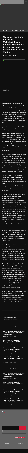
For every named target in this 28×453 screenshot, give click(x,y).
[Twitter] (7, 94)
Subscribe (22, 427)
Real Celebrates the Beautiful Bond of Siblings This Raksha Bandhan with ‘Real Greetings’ (14, 332)
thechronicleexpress (10, 317)
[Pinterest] (11, 94)
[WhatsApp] (15, 94)
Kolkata (14, 55)
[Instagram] (16, 443)
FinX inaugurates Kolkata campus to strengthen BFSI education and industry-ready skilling (13, 349)
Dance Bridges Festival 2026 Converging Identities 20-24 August (13, 340)
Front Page (4, 55)
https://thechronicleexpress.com (10, 319)
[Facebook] (4, 94)
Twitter (6, 445)
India (9, 55)
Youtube (20, 445)
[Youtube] (16, 446)
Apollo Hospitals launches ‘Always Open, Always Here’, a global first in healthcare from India (13, 358)
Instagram (20, 443)
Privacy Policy (15, 430)
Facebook (7, 443)
